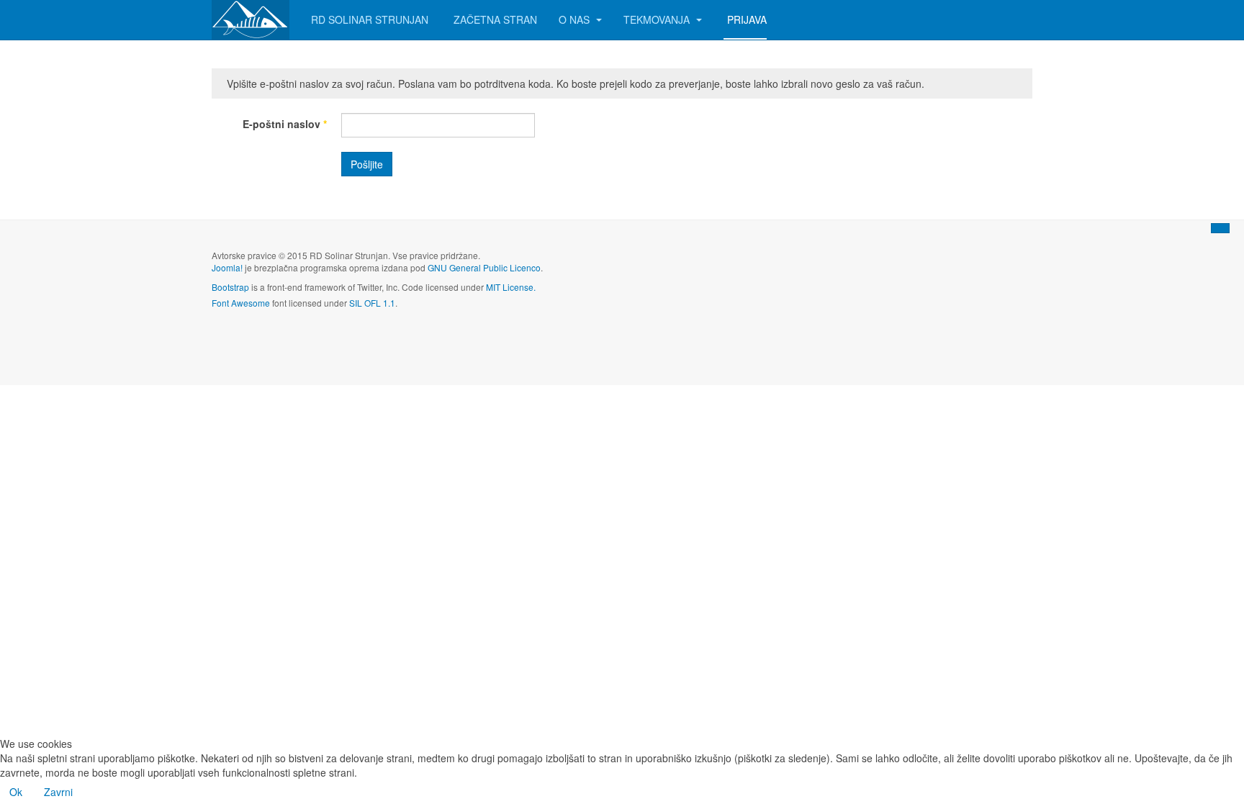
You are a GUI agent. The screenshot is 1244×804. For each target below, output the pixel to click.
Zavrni (58, 792)
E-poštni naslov (285, 124)
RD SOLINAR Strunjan (369, 19)
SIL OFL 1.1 (372, 303)
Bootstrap (230, 287)
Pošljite (367, 164)
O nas (575, 19)
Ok (15, 792)
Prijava (747, 19)
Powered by (966, 267)
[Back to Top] (1220, 228)
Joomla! (227, 267)
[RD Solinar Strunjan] (250, 20)
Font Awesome (241, 303)
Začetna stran (495, 19)
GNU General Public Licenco (484, 267)
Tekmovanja (658, 19)
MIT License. (511, 287)
